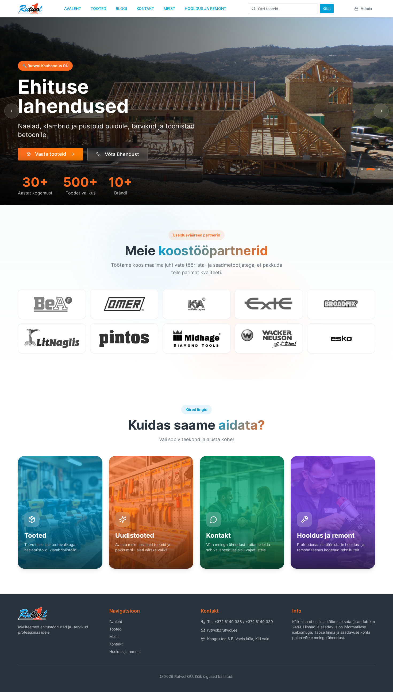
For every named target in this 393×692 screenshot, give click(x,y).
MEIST (169, 8)
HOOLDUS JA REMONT (205, 8)
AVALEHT (72, 8)
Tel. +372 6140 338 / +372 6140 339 (240, 621)
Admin (366, 8)
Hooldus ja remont (125, 651)
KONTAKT (145, 8)
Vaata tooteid (50, 154)
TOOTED (98, 8)
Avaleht (115, 621)
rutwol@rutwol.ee (222, 630)
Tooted (115, 629)
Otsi (326, 8)
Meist (114, 636)
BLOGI (121, 8)
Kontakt (116, 644)
